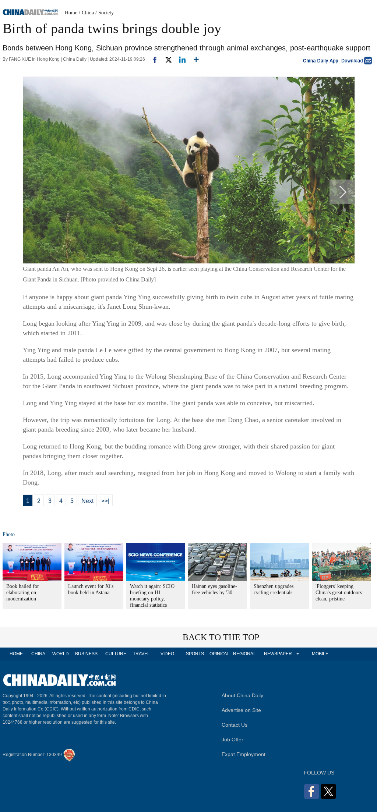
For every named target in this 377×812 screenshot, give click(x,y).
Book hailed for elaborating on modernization (22, 593)
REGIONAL (244, 653)
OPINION (218, 653)
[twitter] (165, 59)
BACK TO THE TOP (221, 637)
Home (71, 12)
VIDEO (167, 653)
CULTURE (115, 653)
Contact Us (234, 725)
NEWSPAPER (277, 653)
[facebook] (152, 59)
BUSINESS (86, 653)
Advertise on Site (241, 710)
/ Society (104, 12)
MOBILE (320, 653)
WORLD (60, 653)
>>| (105, 501)
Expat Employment (243, 754)
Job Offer (232, 739)
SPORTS (195, 653)
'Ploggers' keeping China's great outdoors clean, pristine (339, 593)
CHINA (38, 653)
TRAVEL (141, 653)
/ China (86, 12)
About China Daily (242, 695)
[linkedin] (179, 59)
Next (87, 501)
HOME (16, 653)
